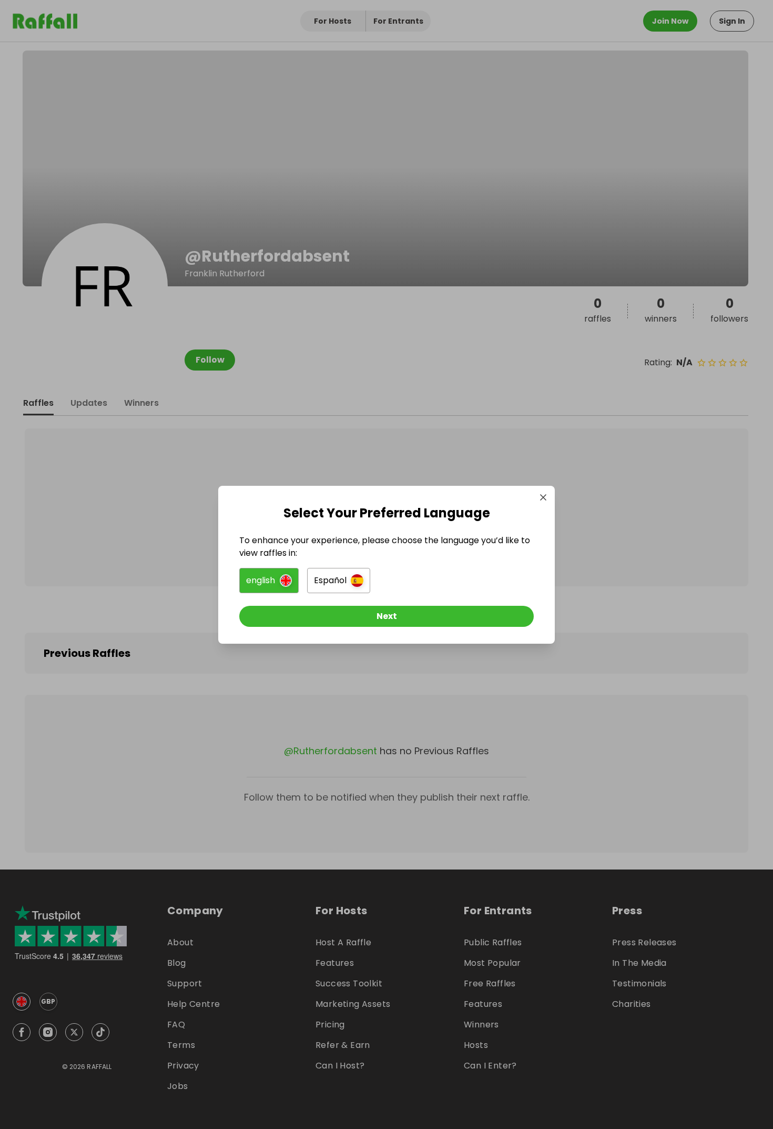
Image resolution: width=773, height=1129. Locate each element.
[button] (269, 580)
